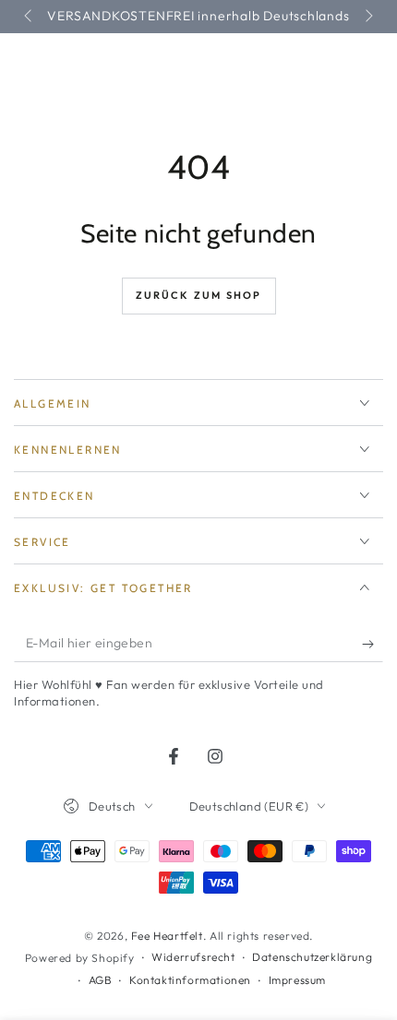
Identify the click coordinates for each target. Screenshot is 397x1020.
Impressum (297, 980)
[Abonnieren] (372, 643)
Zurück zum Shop (199, 295)
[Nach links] (29, 16)
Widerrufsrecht (193, 957)
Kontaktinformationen (190, 980)
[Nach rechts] (367, 16)
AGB (101, 980)
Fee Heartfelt (167, 936)
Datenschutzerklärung (312, 957)
